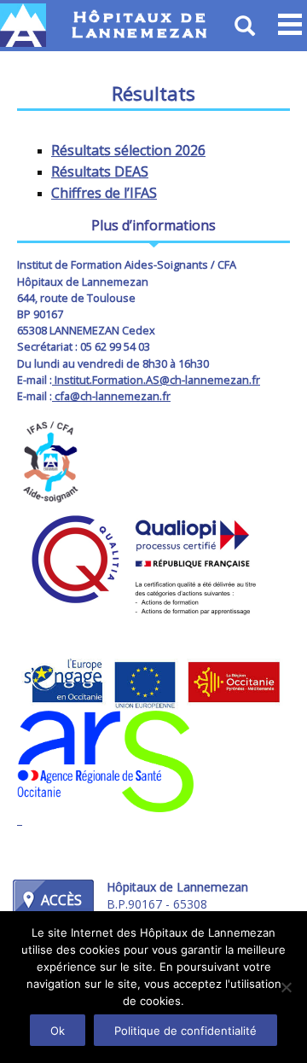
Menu (290, 25)
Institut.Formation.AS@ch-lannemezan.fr (156, 379)
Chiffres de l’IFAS (104, 192)
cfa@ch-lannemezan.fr (111, 396)
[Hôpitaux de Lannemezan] (23, 25)
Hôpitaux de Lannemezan (141, 25)
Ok (57, 1030)
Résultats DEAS (99, 171)
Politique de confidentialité (185, 1030)
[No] (285, 987)
